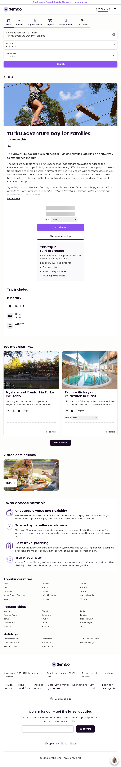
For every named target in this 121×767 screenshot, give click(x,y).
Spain (6, 584)
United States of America (15, 595)
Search (61, 64)
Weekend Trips (10, 646)
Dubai (44, 623)
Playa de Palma (10, 615)
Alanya (7, 611)
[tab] (9, 23)
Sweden (45, 591)
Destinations (79, 685)
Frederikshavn (86, 619)
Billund (45, 611)
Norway (45, 599)
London (83, 615)
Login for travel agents (107, 687)
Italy (5, 587)
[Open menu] (115, 9)
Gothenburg (9, 623)
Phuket (45, 619)
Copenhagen (86, 623)
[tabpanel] (60, 48)
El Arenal (46, 627)
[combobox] (58, 35)
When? (9, 43)
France (45, 587)
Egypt (6, 599)
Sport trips (46, 643)
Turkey (83, 584)
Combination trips (12, 643)
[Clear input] (114, 34)
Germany (8, 591)
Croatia (83, 599)
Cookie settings (63, 699)
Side (82, 627)
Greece (83, 587)
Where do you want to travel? (21, 33)
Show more (13, 199)
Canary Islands (87, 595)
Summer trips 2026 (12, 639)
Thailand (84, 591)
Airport (47, 220)
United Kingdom (49, 595)
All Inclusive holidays (89, 639)
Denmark (46, 584)
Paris (82, 611)
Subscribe (85, 729)
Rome (6, 619)
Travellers (11, 53)
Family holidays (87, 643)
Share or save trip (60, 236)
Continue (60, 227)
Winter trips (47, 639)
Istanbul (7, 627)
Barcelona (46, 615)
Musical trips (47, 646)
